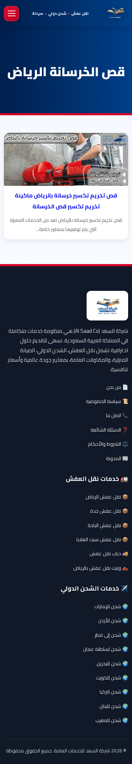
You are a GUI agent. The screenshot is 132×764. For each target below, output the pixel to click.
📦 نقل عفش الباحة (108, 525)
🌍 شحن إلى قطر (111, 635)
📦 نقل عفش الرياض (107, 496)
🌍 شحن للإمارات (111, 606)
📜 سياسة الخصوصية (107, 401)
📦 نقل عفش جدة (109, 510)
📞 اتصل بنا (117, 415)
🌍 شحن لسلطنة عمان (105, 649)
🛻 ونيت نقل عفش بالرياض (100, 568)
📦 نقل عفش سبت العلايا (102, 539)
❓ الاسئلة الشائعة (109, 429)
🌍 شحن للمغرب (111, 720)
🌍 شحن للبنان (114, 706)
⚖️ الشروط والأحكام (108, 443)
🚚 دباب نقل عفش (108, 553)
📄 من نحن (117, 387)
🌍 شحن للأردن (113, 620)
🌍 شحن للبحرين (112, 663)
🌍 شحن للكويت (112, 677)
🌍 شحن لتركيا (114, 691)
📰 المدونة (117, 458)
